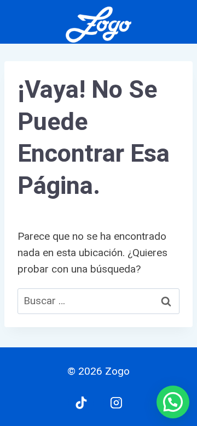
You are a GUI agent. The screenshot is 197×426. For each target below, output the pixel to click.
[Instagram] (116, 402)
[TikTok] (81, 402)
